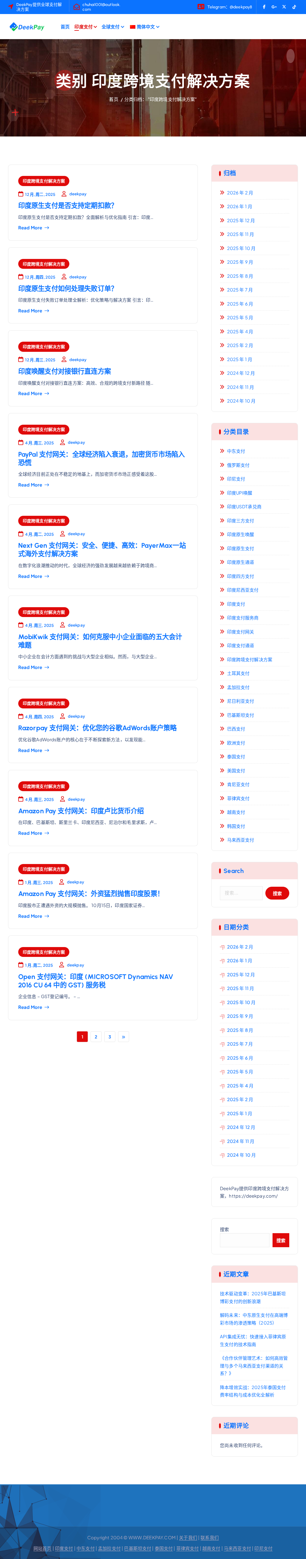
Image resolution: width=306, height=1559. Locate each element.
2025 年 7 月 (240, 289)
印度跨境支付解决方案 (44, 180)
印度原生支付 (240, 548)
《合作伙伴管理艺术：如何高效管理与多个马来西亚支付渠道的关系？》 (254, 1365)
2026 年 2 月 (240, 192)
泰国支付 (236, 756)
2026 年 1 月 (239, 206)
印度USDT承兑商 (244, 506)
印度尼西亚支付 (242, 590)
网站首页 (42, 1548)
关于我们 (188, 1537)
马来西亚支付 (240, 840)
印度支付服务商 (242, 617)
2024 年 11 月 (240, 387)
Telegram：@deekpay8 (229, 6)
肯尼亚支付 (238, 784)
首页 (65, 26)
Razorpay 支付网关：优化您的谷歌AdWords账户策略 (97, 728)
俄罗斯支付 (238, 465)
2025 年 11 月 (240, 234)
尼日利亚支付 (240, 701)
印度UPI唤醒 (239, 492)
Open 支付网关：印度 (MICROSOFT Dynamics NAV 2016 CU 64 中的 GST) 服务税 (95, 981)
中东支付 (236, 451)
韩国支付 (236, 826)
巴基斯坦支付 (240, 715)
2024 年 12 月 (241, 373)
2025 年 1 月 (239, 359)
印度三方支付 (240, 520)
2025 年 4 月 (240, 331)
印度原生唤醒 (240, 534)
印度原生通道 (240, 562)
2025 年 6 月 (240, 303)
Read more (30, 227)
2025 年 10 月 (241, 248)
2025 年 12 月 (241, 220)
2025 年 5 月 (240, 317)
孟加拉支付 (238, 687)
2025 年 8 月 (240, 276)
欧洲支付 (236, 742)
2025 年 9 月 (240, 262)
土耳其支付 (238, 673)
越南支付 (236, 812)
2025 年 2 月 (240, 345)
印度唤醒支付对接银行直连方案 (64, 371)
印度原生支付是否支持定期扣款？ (67, 206)
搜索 (224, 1229)
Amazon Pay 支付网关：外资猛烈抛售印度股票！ (91, 894)
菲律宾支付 (238, 798)
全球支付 (111, 26)
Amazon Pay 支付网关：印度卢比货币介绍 (81, 811)
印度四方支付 (240, 576)
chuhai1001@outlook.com (101, 7)
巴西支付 (236, 728)
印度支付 (83, 26)
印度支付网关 (240, 631)
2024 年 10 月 (241, 400)
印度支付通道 (240, 645)
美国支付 (236, 770)
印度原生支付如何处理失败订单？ (67, 289)
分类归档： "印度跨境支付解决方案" (160, 99)
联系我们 (210, 1537)
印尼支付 (236, 478)
